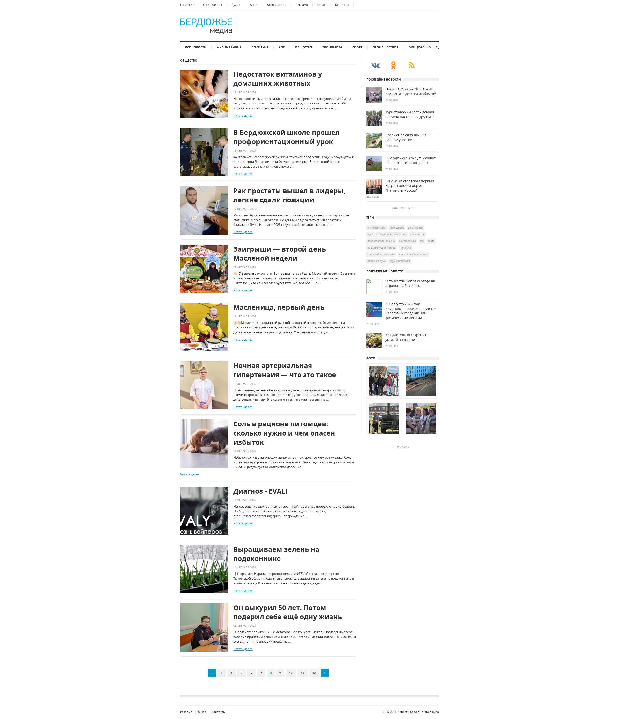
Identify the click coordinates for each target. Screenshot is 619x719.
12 (314, 673)
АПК (282, 47)
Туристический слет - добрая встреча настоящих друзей (409, 114)
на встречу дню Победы (382, 247)
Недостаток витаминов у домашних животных (277, 79)
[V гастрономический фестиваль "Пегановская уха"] (383, 436)
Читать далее (243, 115)
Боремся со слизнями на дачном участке (406, 137)
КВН (422, 241)
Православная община (381, 241)
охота (431, 241)
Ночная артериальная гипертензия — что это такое (284, 370)
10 (291, 673)
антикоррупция (377, 227)
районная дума (377, 261)
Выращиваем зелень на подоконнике (276, 554)
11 (302, 673)
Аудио (236, 5)
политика (405, 247)
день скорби (415, 227)
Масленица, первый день (278, 307)
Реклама (302, 5)
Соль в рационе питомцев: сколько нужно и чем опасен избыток (284, 433)
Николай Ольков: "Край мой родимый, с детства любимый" (411, 91)
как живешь (417, 234)
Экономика (332, 47)
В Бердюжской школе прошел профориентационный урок (286, 137)
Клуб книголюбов (400, 261)
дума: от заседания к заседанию (387, 234)
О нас (321, 5)
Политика (260, 47)
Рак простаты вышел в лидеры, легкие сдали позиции (289, 195)
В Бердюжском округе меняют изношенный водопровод (410, 160)
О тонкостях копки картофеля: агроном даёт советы (410, 283)
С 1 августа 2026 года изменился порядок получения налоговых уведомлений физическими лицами (411, 311)
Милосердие (397, 227)
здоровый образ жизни (381, 254)
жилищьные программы (413, 254)
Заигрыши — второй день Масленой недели (279, 254)
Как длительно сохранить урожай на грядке (406, 337)
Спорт (357, 47)
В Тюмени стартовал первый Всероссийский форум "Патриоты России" (409, 186)
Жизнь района (229, 47)
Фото (253, 5)
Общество (303, 47)
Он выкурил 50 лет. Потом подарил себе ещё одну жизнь (287, 612)
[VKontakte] (375, 65)
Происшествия (385, 47)
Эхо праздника (407, 241)
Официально (212, 5)
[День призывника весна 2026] (383, 398)
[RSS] (412, 65)
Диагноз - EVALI (260, 491)
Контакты (342, 5)
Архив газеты (276, 5)
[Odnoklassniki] (393, 65)
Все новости (195, 47)
